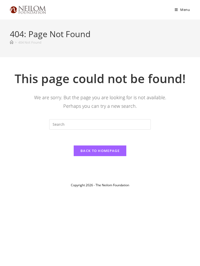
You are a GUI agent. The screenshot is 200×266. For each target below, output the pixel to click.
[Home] (11, 42)
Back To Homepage (100, 150)
